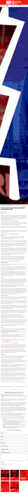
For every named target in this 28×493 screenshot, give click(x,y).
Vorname (2, 433)
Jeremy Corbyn (25, 205)
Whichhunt (26, 206)
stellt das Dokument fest (11, 245)
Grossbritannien (22, 205)
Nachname (2, 436)
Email (2, 439)
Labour (23, 206)
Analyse (1, 205)
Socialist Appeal (3, 386)
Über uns (4, 6)
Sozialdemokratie (10, 205)
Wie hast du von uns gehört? (4, 449)
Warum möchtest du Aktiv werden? (5, 452)
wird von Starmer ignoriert (8, 284)
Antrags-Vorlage (5, 366)
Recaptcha (2, 462)
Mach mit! (1, 6)
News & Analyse (7, 6)
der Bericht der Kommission (21, 243)
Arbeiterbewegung (5, 205)
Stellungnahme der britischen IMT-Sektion (8, 219)
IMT (26, 386)
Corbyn (18, 205)
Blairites (16, 205)
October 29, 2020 (15, 342)
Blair (14, 205)
